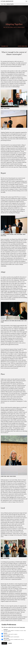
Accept (4, 643)
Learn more (22, 627)
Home (2, 4)
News (5, 4)
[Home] (7, 1)
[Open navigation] (26, 1)
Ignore (10, 643)
